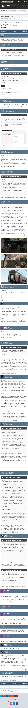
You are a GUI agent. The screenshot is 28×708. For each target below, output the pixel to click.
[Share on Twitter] (1, 696)
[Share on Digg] (7, 696)
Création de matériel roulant (21, 25)
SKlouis (17, 73)
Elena (17, 540)
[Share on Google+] (5, 696)
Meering (17, 49)
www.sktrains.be (4, 211)
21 (26, 686)
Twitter (14, 703)
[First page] (1, 31)
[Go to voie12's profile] (2, 645)
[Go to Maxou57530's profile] (2, 591)
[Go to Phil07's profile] (2, 152)
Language (9, 701)
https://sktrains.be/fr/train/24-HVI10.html (10, 80)
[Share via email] (15, 696)
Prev (4, 31)
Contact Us (19, 701)
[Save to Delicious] (9, 696)
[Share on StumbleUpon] (13, 696)
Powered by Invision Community (14, 706)
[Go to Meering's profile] (2, 35)
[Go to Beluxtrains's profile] (2, 69)
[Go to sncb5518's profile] (2, 328)
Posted (9, 36)
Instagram (11, 703)
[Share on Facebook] (3, 696)
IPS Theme (12, 699)
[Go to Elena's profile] (2, 424)
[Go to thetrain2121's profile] (2, 110)
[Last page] (26, 31)
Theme (14, 701)
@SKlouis (3, 85)
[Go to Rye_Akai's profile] (2, 303)
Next (24, 31)
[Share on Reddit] (11, 696)
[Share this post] (26, 36)
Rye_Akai (17, 347)
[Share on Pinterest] (17, 696)
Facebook (17, 703)
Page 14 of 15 (14, 31)
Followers (13, 686)
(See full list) (23, 10)
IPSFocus (16, 699)
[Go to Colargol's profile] (2, 343)
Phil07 (16, 176)
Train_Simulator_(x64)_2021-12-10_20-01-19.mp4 (11, 623)
